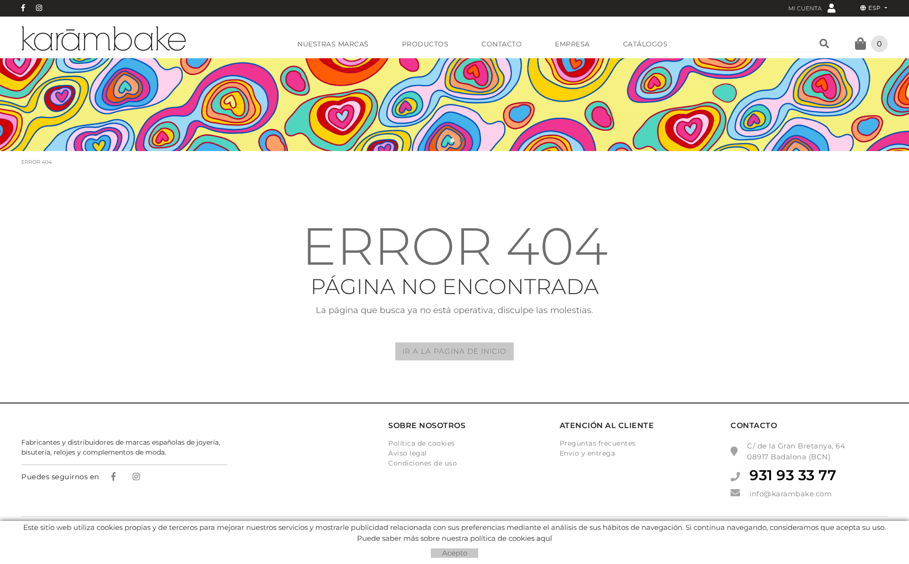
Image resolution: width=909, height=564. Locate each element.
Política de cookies (421, 443)
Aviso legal (407, 453)
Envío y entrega (587, 453)
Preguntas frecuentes (598, 443)
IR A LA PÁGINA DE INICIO (454, 351)
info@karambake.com (790, 493)
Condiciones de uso (422, 463)
